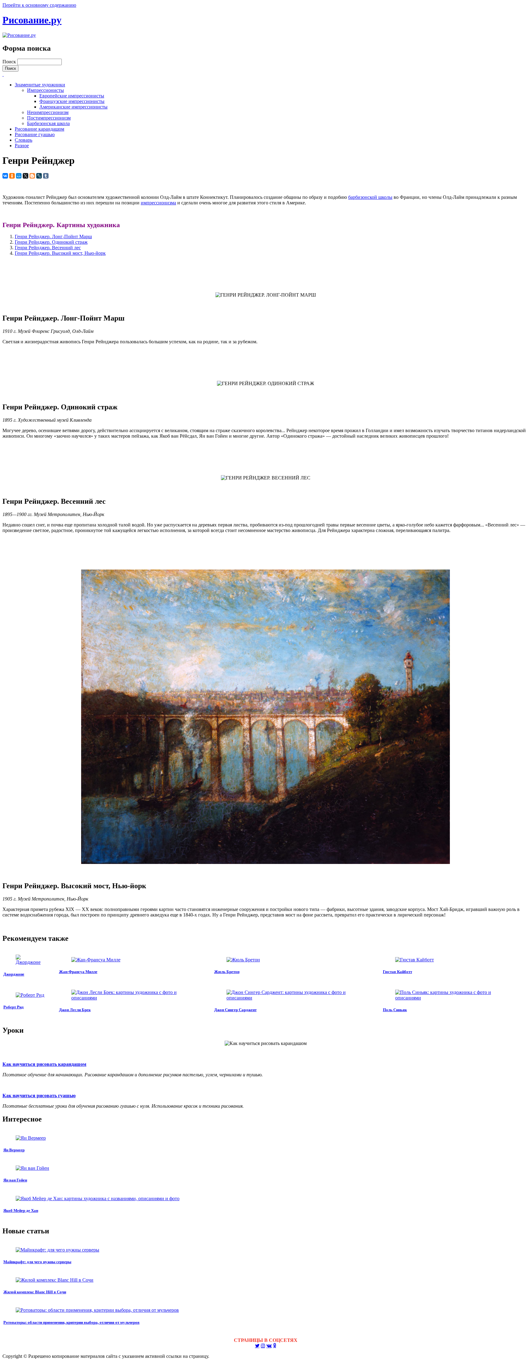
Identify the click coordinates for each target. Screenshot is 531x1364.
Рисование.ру (31, 20)
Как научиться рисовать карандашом (44, 1064)
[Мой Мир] (19, 176)
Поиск (9, 61)
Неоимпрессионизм (48, 112)
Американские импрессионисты (73, 106)
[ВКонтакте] (5, 176)
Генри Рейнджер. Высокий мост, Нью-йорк (60, 253)
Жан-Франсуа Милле (78, 971)
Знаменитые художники (40, 84)
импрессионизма (158, 202)
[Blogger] (32, 176)
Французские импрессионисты (71, 101)
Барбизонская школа (48, 123)
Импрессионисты (45, 90)
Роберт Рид (13, 1007)
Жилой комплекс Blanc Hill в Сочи (34, 1292)
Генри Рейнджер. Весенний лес (48, 247)
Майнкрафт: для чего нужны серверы (37, 1262)
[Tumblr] (46, 176)
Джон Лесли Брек (75, 1009)
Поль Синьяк (395, 1009)
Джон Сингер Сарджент (235, 1009)
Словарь (23, 140)
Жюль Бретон (226, 971)
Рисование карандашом (39, 129)
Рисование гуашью (35, 134)
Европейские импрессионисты (71, 95)
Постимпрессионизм (49, 117)
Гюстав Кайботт (397, 971)
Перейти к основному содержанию (39, 5)
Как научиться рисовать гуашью (39, 1095)
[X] (25, 176)
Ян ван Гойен (15, 1180)
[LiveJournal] (39, 176)
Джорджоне (13, 974)
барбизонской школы (370, 197)
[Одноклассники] (12, 176)
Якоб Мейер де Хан (20, 1210)
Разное (22, 145)
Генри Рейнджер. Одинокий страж (51, 242)
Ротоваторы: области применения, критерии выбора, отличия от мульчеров (71, 1322)
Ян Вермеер (14, 1150)
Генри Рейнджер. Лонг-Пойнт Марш (53, 236)
